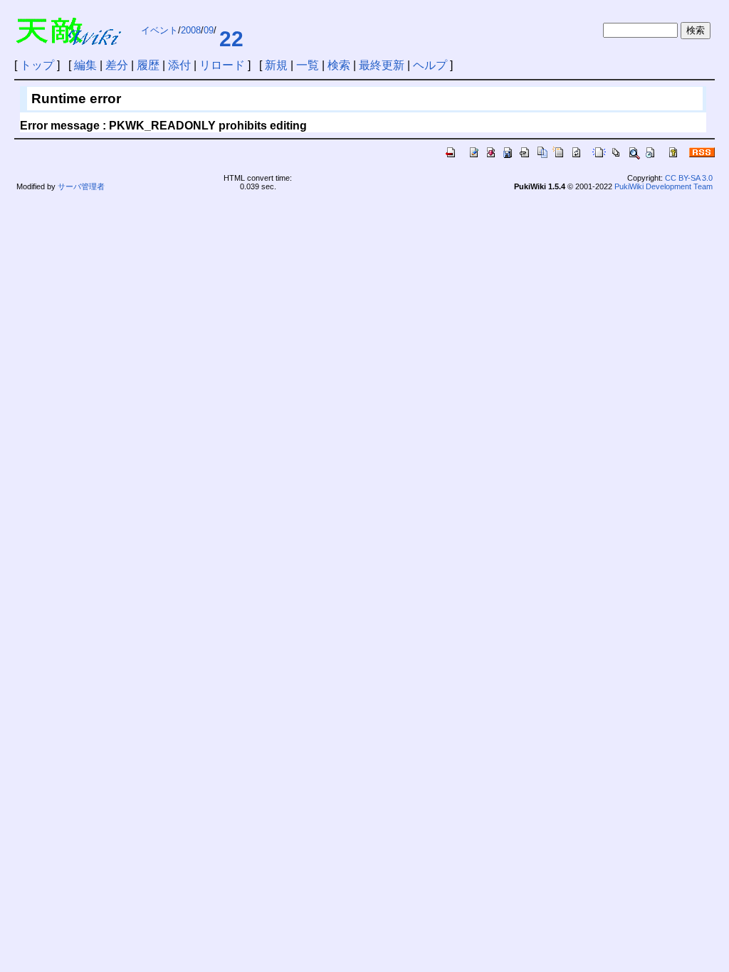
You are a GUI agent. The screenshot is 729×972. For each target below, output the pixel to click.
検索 (338, 65)
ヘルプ (430, 65)
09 (209, 30)
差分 (116, 65)
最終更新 (381, 65)
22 (231, 39)
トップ (37, 65)
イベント (159, 30)
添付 (179, 65)
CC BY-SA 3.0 (689, 178)
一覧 (307, 65)
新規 (276, 65)
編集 (85, 65)
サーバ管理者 (81, 186)
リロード (222, 65)
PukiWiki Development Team (663, 186)
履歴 (148, 65)
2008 (191, 30)
